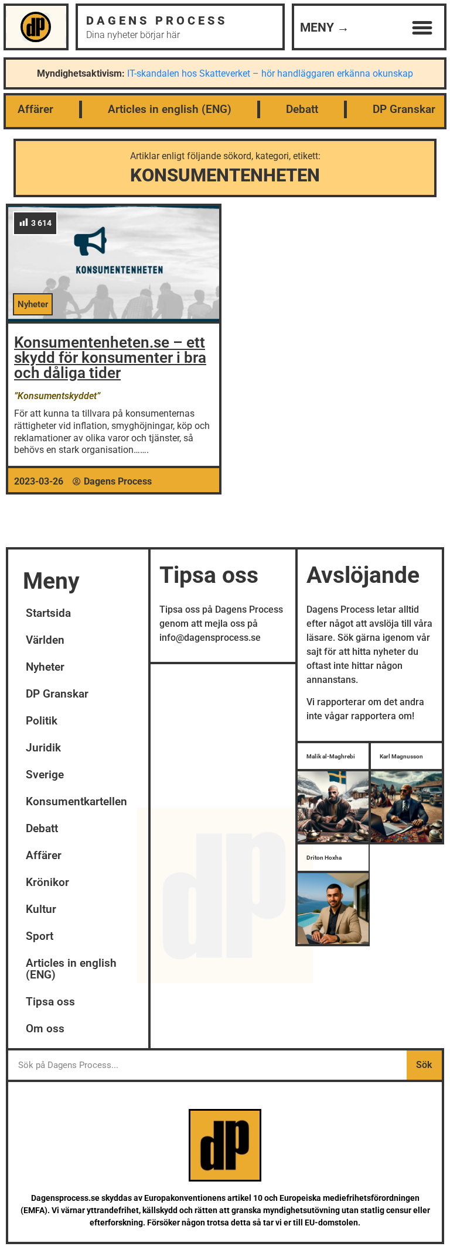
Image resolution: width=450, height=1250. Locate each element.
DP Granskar (404, 109)
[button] (421, 28)
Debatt (302, 109)
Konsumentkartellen (76, 801)
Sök (424, 1064)
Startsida (48, 613)
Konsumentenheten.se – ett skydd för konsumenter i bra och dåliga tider (110, 358)
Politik (41, 720)
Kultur (41, 909)
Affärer (35, 109)
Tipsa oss (50, 1001)
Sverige (45, 774)
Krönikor (47, 882)
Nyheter (45, 667)
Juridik (43, 747)
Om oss (45, 1028)
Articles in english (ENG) (169, 109)
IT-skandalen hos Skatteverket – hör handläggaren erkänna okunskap (270, 73)
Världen (45, 640)
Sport (39, 936)
